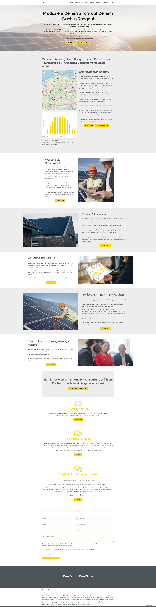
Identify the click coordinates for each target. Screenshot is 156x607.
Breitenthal (69, 597)
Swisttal (54, 602)
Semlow (74, 601)
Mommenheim (59, 602)
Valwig (51, 597)
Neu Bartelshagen (93, 601)
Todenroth (106, 602)
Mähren (76, 595)
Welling (105, 601)
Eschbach (44, 601)
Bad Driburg (91, 595)
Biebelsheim (69, 602)
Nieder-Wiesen (81, 602)
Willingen (65, 595)
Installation (78, 454)
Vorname (44, 508)
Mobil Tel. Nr (45, 528)
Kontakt (111, 2)
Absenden (51, 558)
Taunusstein (45, 595)
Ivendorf (72, 604)
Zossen (96, 595)
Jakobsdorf (69, 601)
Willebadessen (88, 602)
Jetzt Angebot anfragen (84, 42)
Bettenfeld (61, 599)
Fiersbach (60, 604)
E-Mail (79, 528)
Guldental (49, 601)
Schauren (44, 602)
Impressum (45, 589)
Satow (54, 599)
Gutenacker (75, 602)
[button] (54, 87)
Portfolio (105, 2)
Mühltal (64, 602)
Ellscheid (87, 597)
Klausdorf (48, 597)
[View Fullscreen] (44, 72)
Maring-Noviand (57, 597)
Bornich (103, 597)
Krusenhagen (85, 601)
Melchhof (100, 595)
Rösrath (74, 597)
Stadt (43, 522)
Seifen (57, 599)
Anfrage (78, 499)
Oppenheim (79, 599)
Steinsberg (99, 597)
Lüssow (61, 595)
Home (71, 2)
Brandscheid (45, 604)
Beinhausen (64, 601)
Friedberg (110, 599)
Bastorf (75, 604)
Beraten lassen (78, 419)
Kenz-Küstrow (95, 602)
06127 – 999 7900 (89, 413)
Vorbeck (96, 599)
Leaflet (75, 109)
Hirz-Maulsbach (92, 597)
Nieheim (86, 595)
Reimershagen (70, 595)
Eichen (106, 599)
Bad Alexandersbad (53, 604)
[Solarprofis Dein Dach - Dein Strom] (43, 2)
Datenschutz (51, 589)
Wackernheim (81, 595)
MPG (154, 605)
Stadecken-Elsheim (80, 597)
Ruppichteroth (101, 599)
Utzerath (87, 604)
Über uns (92, 2)
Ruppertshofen (109, 597)
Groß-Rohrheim (81, 604)
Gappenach (105, 595)
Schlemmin (63, 597)
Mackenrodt (79, 601)
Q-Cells (105, 236)
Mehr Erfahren (71, 42)
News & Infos (98, 2)
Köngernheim (55, 601)
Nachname (81, 508)
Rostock (50, 595)
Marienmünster (66, 604)
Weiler (59, 601)
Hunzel (110, 602)
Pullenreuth (110, 601)
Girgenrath (100, 602)
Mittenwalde (73, 599)
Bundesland (81, 522)
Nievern (84, 599)
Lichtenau (50, 599)
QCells (86, 2)
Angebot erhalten (79, 2)
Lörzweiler (49, 602)
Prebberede (45, 599)
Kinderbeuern (67, 599)
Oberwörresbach (90, 599)
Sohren (57, 595)
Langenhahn (101, 601)
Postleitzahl (81, 516)
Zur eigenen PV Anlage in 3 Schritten (78, 388)
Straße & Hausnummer (47, 516)
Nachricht (44, 533)
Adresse (44, 514)
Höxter (53, 595)
